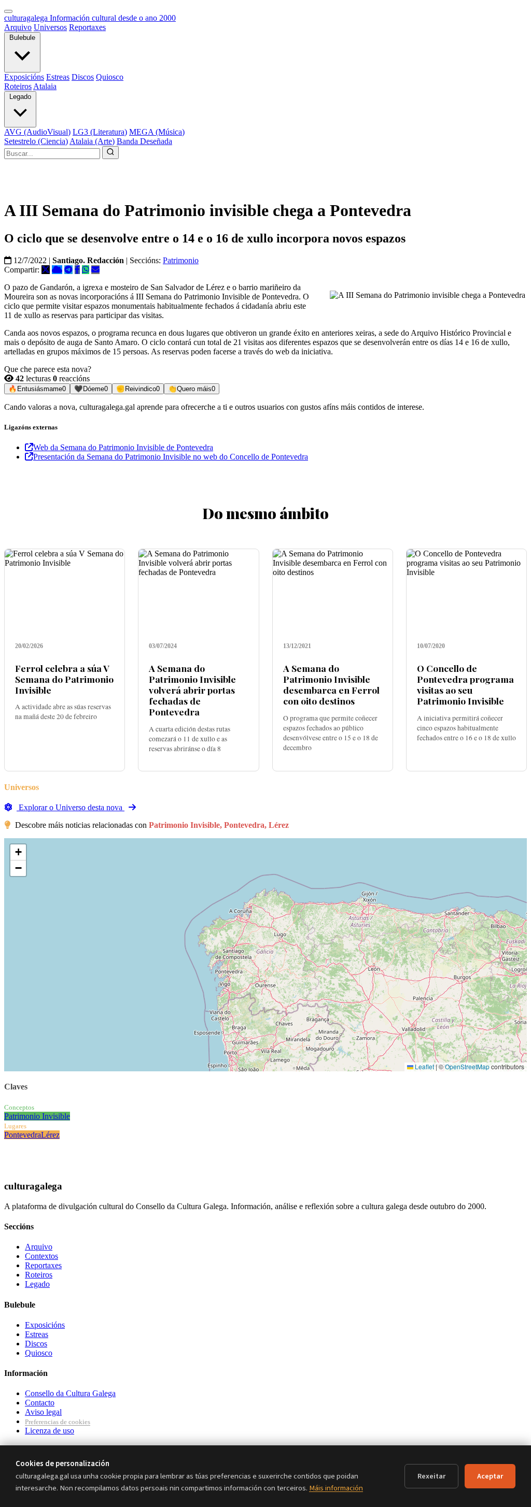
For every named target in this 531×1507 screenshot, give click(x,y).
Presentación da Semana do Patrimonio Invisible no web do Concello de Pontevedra (170, 456)
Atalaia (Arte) (92, 141)
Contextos (41, 1256)
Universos (50, 27)
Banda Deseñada (144, 141)
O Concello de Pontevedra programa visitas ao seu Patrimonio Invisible (465, 684)
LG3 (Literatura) (100, 131)
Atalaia (45, 86)
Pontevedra (22, 1134)
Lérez (50, 1134)
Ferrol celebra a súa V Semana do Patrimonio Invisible (64, 679)
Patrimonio (181, 260)
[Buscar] (110, 152)
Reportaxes (87, 27)
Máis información (336, 1488)
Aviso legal (43, 1412)
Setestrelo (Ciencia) (36, 141)
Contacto (39, 1402)
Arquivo (18, 27)
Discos (83, 77)
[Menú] (8, 11)
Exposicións (24, 77)
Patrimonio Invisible (37, 1116)
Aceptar (490, 1476)
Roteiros (18, 86)
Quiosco (109, 77)
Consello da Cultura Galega (70, 1393)
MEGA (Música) (157, 131)
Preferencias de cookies (57, 1422)
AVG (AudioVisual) (37, 131)
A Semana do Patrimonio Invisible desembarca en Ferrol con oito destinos (331, 684)
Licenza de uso (49, 1430)
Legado (20, 97)
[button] (18, 852)
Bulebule (22, 37)
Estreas (57, 77)
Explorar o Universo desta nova (70, 807)
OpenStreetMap (467, 1066)
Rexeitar (431, 1476)
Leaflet (423, 1066)
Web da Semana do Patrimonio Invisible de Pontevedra (123, 447)
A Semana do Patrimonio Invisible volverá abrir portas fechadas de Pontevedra (192, 689)
